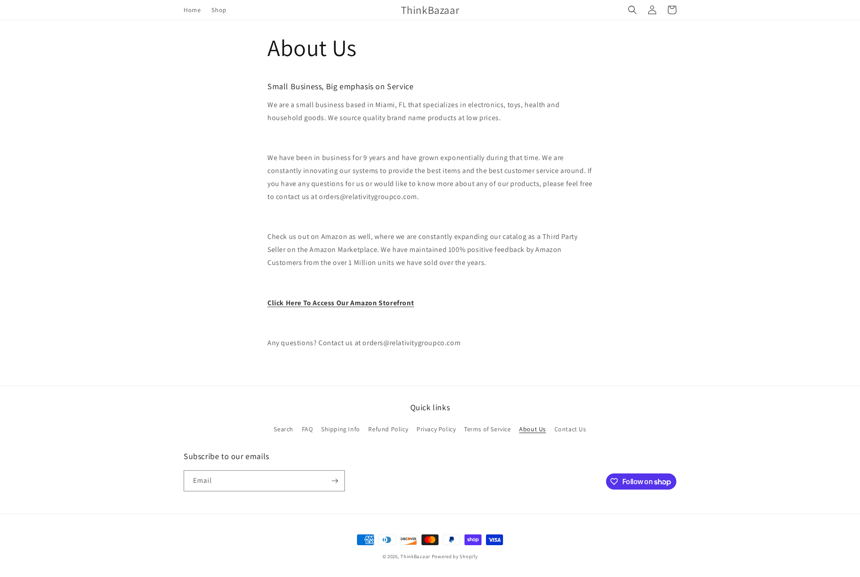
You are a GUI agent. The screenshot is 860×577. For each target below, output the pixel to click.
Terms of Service (487, 429)
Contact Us (570, 429)
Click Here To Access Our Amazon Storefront (340, 303)
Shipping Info (340, 429)
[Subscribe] (334, 480)
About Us (532, 429)
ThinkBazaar (415, 556)
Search (283, 429)
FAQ (307, 429)
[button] (632, 10)
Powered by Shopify (455, 556)
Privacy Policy (436, 429)
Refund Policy (388, 429)
